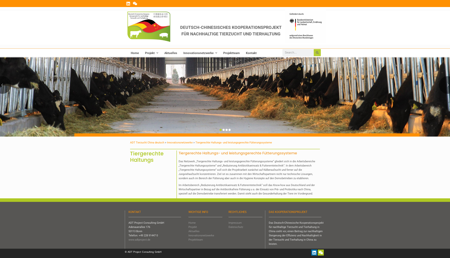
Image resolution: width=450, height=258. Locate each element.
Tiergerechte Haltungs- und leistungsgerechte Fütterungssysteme (233, 142)
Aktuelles (170, 53)
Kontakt (251, 53)
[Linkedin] (128, 3)
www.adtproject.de (139, 239)
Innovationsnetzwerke (198, 53)
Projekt (150, 53)
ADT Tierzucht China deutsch (147, 142)
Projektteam (231, 53)
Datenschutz (236, 227)
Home (135, 53)
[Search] (317, 52)
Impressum (235, 222)
